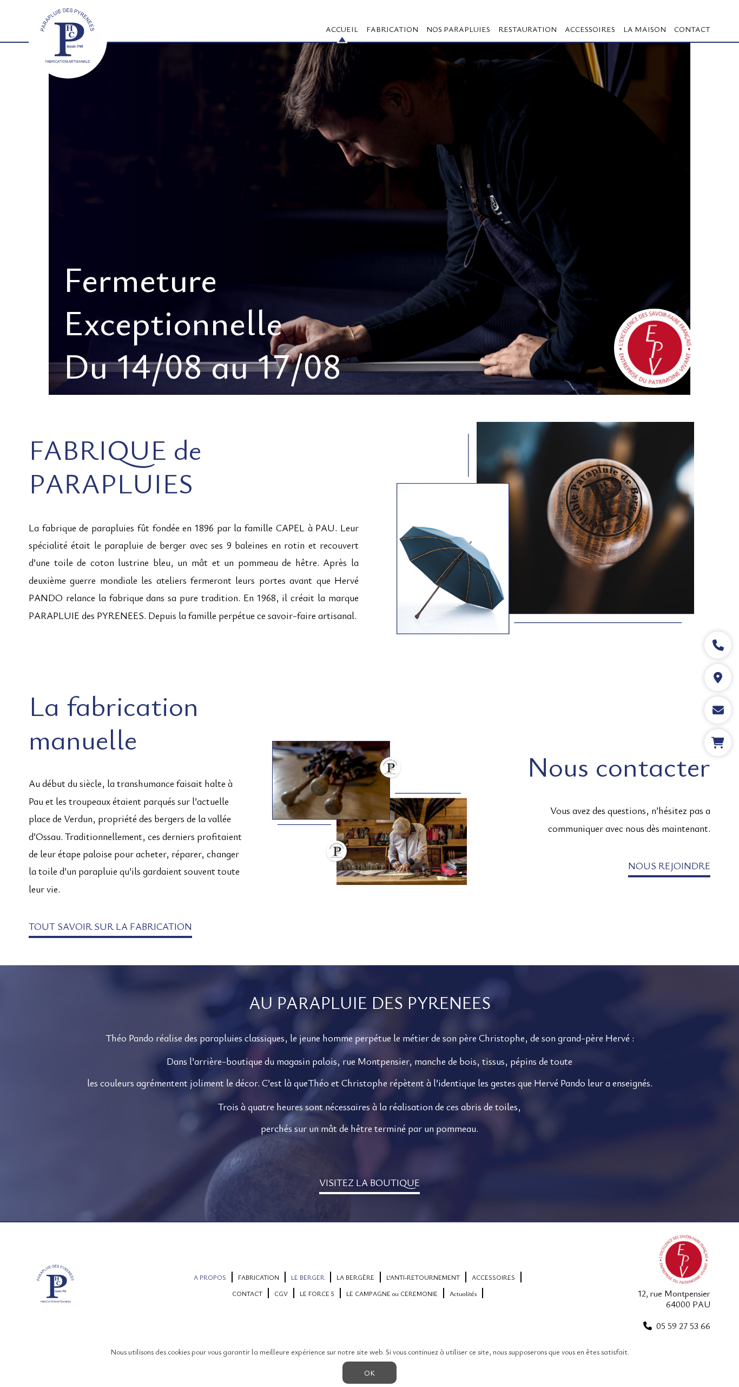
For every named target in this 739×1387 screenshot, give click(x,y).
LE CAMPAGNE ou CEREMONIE (392, 1293)
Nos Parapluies (458, 29)
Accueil (342, 29)
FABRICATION (392, 29)
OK (369, 1373)
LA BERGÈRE (355, 1277)
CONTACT (692, 29)
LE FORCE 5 (317, 1293)
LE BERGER (308, 1277)
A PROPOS (210, 1277)
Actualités (463, 1293)
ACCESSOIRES (590, 29)
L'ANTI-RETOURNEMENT (423, 1277)
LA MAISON (644, 29)
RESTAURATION (527, 29)
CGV (281, 1293)
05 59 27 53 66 (683, 1326)
